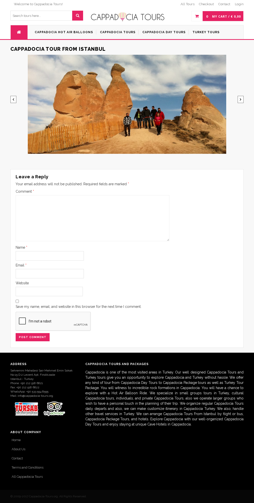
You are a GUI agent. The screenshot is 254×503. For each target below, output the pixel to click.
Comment (25, 191)
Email (21, 265)
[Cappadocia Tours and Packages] (128, 16)
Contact (17, 458)
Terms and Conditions (27, 467)
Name (21, 247)
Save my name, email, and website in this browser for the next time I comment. (78, 307)
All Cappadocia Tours (27, 476)
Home (16, 440)
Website (22, 283)
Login (239, 4)
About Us (18, 449)
